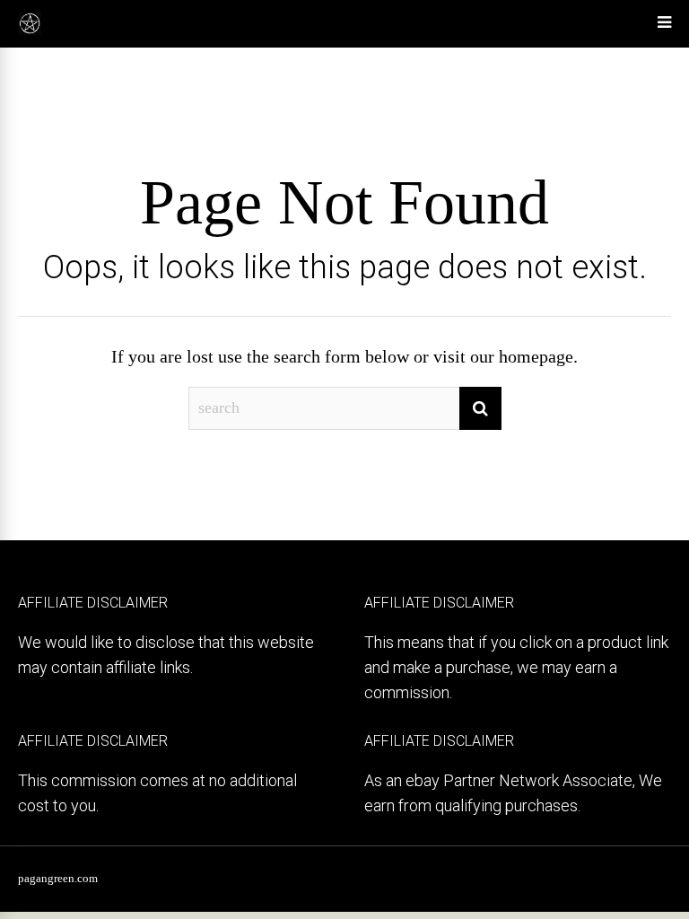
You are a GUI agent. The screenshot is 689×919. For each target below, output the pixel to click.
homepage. (538, 356)
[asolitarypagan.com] (29, 31)
